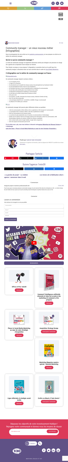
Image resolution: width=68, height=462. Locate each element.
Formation (42, 8)
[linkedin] (53, 450)
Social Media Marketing (52, 69)
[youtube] (58, 450)
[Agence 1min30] (33, 3)
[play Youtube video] (34, 243)
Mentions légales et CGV (34, 458)
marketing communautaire (36, 54)
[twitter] (49, 450)
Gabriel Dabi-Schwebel (13, 43)
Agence (59, 8)
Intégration (25, 8)
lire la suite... (23, 144)
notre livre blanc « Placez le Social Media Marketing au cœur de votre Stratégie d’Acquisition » (31, 128)
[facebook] (44, 450)
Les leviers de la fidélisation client (51, 175)
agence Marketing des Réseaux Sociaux (49, 124)
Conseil (8, 8)
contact (32, 443)
